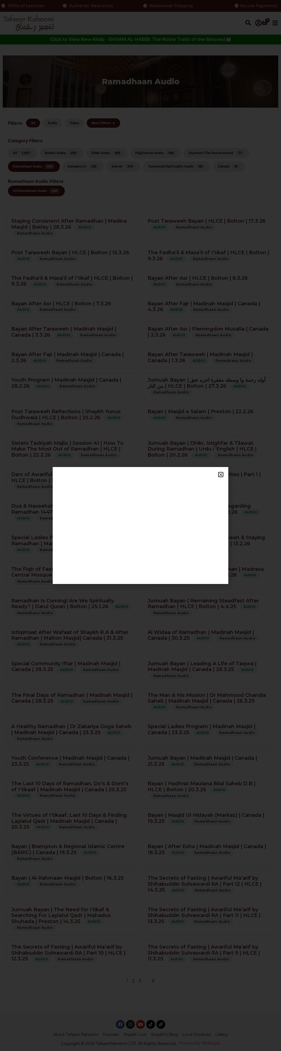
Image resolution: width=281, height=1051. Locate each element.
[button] (221, 475)
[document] (140, 525)
